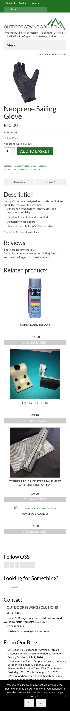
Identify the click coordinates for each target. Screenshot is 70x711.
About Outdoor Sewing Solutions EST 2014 (32, 679)
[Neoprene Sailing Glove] (26, 82)
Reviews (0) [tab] (50, 182)
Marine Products (56, 54)
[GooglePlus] (22, 565)
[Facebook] (6, 565)
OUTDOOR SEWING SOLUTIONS (24, 170)
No (40, 703)
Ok (29, 703)
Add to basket (34, 151)
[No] (65, 696)
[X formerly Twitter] (12, 565)
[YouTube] (27, 565)
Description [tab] (19, 182)
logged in (24, 257)
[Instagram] (17, 565)
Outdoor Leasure (38, 166)
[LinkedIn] (32, 565)
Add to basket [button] (35, 342)
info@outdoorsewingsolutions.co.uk (28, 631)
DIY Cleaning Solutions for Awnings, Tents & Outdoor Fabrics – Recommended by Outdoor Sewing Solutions (34, 653)
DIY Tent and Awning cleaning (25, 675)
